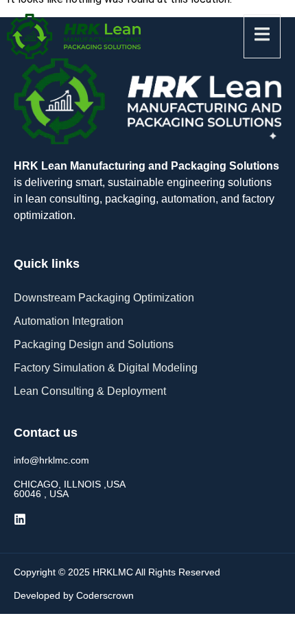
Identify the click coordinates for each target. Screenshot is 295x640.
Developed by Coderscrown (74, 595)
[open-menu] (262, 36)
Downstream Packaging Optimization (104, 298)
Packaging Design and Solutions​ (94, 344)
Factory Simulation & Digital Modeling (106, 368)
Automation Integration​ (68, 321)
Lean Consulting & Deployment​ (90, 391)
